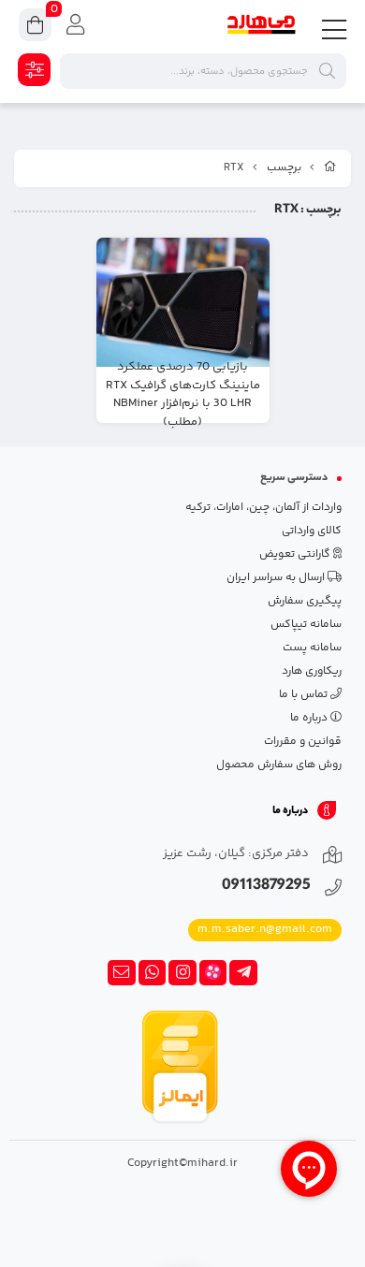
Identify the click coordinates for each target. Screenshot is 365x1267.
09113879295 (266, 886)
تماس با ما (304, 695)
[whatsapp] (152, 973)
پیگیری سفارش (305, 601)
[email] (121, 973)
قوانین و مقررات (303, 741)
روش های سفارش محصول (279, 765)
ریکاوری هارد (312, 671)
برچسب (284, 168)
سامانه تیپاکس (306, 625)
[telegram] (243, 973)
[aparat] (213, 973)
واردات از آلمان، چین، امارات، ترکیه (263, 508)
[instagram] (182, 973)
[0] (35, 27)
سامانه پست (312, 648)
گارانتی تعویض (296, 554)
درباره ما (310, 718)
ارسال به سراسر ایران (277, 578)
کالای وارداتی (312, 531)
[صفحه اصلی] (330, 168)
